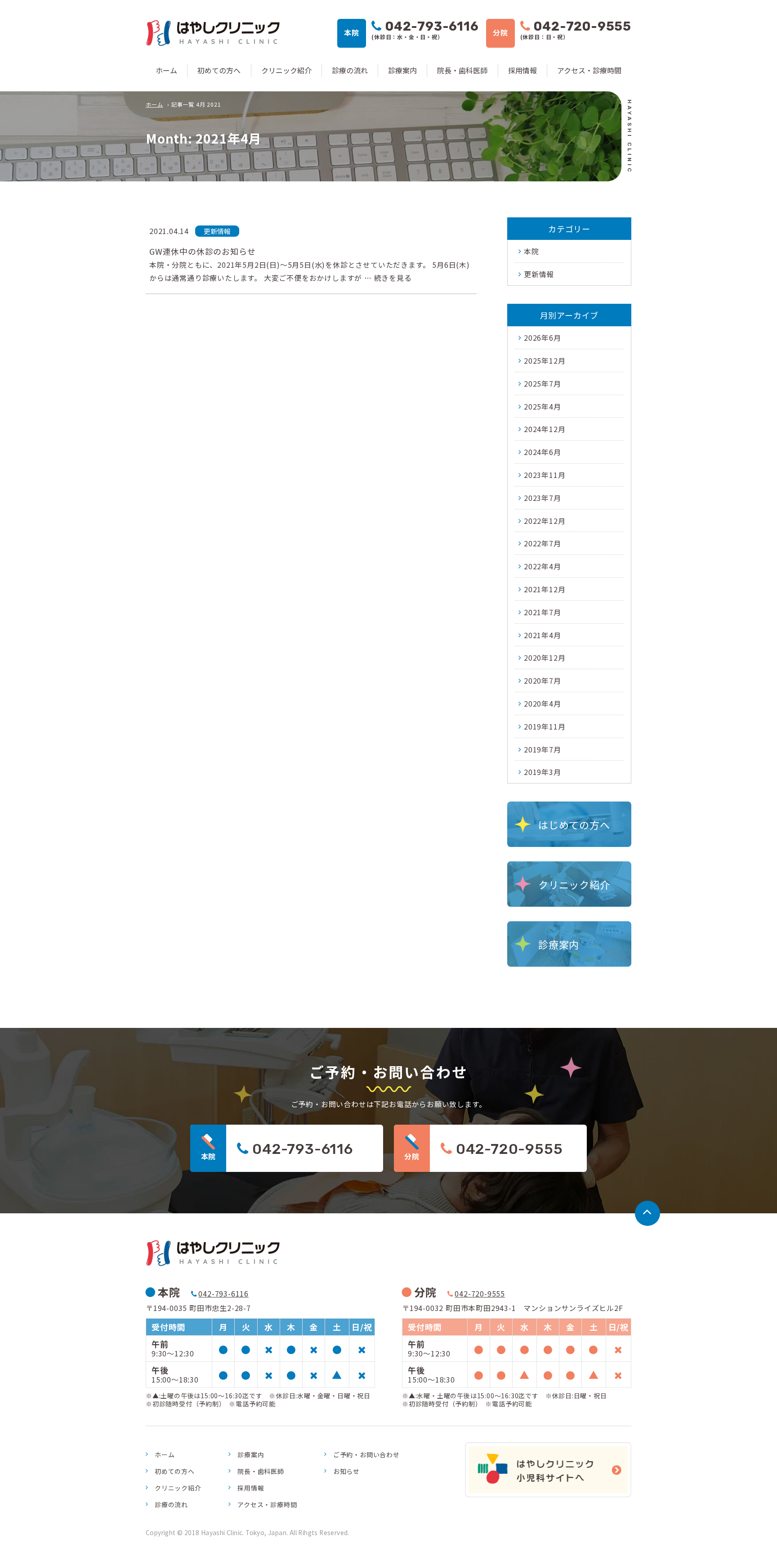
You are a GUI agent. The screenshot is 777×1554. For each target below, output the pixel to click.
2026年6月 (542, 337)
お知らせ (346, 1471)
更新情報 (539, 274)
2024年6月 (542, 451)
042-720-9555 (480, 1293)
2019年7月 (542, 749)
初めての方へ (219, 70)
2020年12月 (544, 657)
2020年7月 (542, 680)
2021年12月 (544, 589)
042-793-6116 (223, 1293)
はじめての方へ (574, 824)
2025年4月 (542, 406)
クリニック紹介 (286, 70)
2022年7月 (542, 543)
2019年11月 (544, 726)
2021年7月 (542, 612)
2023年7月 (542, 497)
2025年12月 (544, 360)
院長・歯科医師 (462, 70)
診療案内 (402, 70)
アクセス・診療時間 (589, 70)
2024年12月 (544, 428)
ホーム (166, 70)
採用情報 (522, 70)
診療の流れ (350, 70)
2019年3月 (542, 771)
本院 (531, 251)
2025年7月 (542, 383)
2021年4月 (542, 635)
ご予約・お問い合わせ (366, 1454)
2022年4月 (542, 566)
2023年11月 (544, 474)
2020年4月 (542, 703)
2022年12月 (544, 520)
